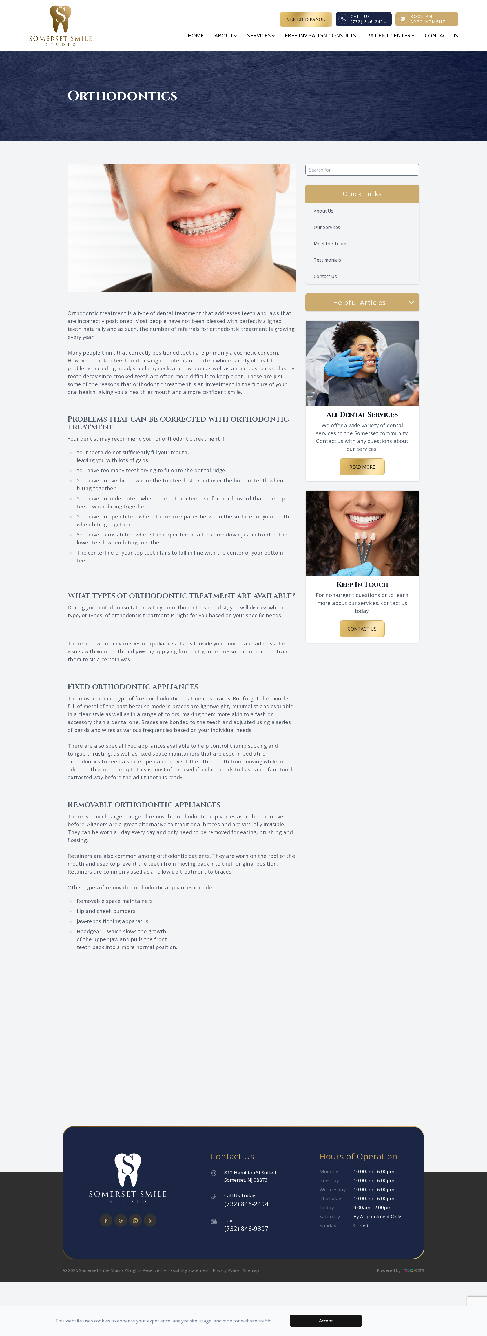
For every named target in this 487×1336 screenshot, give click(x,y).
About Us (323, 211)
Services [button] (259, 35)
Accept (326, 1321)
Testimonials (327, 260)
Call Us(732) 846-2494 (368, 19)
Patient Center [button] (389, 35)
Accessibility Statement (186, 1270)
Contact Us (441, 35)
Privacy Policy (226, 1270)
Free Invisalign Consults (320, 35)
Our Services (327, 227)
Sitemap (251, 1270)
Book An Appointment (428, 19)
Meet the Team (330, 244)
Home (196, 35)
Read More (362, 467)
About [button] (223, 35)
